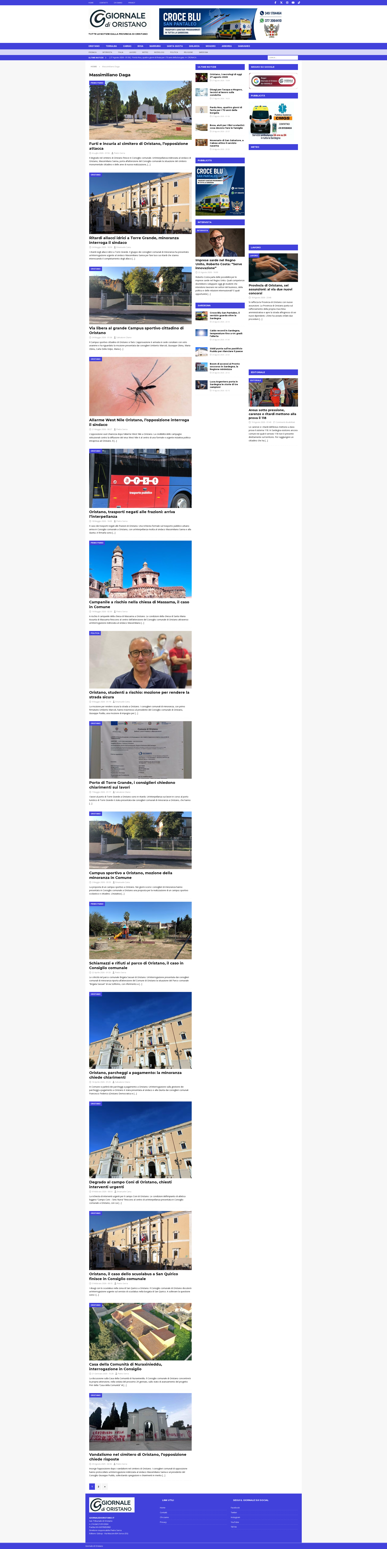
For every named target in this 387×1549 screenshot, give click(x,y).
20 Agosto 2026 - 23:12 (221, 373)
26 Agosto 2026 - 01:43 (221, 339)
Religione (188, 52)
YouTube (235, 1522)
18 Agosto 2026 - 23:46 (261, 297)
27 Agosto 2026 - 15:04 (221, 80)
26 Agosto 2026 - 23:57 (221, 131)
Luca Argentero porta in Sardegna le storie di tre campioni (224, 384)
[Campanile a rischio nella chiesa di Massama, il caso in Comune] (140, 569)
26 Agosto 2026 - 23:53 (221, 149)
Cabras (127, 46)
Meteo (145, 52)
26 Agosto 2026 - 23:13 (221, 322)
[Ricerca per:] (283, 57)
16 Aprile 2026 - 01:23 (101, 1082)
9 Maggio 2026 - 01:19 (101, 701)
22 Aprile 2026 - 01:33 (101, 972)
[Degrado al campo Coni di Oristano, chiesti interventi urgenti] (140, 1139)
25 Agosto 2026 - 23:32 (221, 355)
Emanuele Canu (123, 247)
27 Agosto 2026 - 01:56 (221, 116)
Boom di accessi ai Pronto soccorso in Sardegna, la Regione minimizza (225, 366)
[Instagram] (287, 2)
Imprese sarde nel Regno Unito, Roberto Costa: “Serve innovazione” (218, 264)
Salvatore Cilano (124, 337)
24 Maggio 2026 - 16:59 (102, 247)
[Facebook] (275, 2)
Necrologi (159, 52)
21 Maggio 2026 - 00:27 (102, 429)
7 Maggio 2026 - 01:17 (101, 792)
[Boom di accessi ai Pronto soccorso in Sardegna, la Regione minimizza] (201, 367)
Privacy (131, 3)
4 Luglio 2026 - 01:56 (101, 153)
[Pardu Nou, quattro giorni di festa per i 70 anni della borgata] (201, 109)
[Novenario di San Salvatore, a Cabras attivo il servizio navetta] (201, 142)
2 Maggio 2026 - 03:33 (101, 882)
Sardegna (203, 52)
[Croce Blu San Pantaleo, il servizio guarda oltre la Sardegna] (201, 315)
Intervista (107, 52)
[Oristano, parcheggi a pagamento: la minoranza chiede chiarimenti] (140, 1030)
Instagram (235, 1517)
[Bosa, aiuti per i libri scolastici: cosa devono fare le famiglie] (201, 127)
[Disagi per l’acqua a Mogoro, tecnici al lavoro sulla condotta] (201, 92)
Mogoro (211, 46)
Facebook (235, 1507)
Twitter (234, 1512)
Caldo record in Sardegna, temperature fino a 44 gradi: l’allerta (226, 333)
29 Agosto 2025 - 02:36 (102, 1464)
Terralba (111, 46)
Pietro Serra (119, 153)
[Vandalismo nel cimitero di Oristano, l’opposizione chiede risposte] (140, 1422)
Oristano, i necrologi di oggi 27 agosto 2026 (226, 75)
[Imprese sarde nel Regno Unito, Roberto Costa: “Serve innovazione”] (220, 242)
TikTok (234, 1526)
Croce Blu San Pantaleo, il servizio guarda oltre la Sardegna (225, 315)
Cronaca (92, 52)
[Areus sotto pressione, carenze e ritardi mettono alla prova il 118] (273, 392)
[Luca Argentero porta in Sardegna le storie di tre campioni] (201, 384)
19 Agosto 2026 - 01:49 (261, 422)
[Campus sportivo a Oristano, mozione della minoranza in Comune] (140, 840)
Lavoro (132, 52)
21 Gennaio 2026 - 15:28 (102, 1373)
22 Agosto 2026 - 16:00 (208, 272)
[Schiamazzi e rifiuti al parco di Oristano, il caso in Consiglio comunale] (140, 930)
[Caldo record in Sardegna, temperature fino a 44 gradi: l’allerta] (201, 332)
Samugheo (244, 46)
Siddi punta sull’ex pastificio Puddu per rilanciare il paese (226, 350)
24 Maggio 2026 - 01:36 (102, 337)
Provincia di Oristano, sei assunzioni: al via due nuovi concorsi (270, 289)
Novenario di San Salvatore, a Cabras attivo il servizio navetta (227, 143)
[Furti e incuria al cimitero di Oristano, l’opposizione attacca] (140, 110)
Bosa (140, 46)
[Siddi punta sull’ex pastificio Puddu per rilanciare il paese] (201, 351)
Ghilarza (194, 46)
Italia (120, 52)
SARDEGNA (204, 305)
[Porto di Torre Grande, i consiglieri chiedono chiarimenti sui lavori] (140, 750)
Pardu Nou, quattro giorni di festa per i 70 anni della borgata (226, 110)
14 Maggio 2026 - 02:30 (102, 611)
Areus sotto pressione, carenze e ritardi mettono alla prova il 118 (272, 414)
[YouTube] (293, 2)
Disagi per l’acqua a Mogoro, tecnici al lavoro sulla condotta (226, 92)
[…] (148, 164)
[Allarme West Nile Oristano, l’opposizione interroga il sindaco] (140, 386)
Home (90, 3)
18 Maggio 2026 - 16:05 (102, 521)
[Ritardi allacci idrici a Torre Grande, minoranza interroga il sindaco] (140, 203)
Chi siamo (118, 3)
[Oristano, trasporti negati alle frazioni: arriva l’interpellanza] (140, 478)
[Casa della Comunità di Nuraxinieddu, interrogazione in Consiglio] (140, 1331)
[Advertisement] (273, 222)
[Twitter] (281, 2)
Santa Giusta (175, 46)
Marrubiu (155, 46)
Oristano (94, 46)
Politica (174, 52)
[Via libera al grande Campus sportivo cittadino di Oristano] (140, 295)
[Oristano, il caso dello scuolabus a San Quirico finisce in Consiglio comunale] (140, 1240)
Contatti (103, 3)
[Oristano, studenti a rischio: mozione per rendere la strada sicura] (140, 660)
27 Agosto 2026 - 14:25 (221, 98)
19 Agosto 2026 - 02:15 (221, 390)
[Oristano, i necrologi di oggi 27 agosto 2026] (201, 77)
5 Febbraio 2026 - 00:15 (102, 1283)
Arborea (227, 46)
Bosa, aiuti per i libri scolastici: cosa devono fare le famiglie (227, 126)
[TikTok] (299, 2)
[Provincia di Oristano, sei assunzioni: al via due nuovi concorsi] (273, 267)
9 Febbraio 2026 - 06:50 (102, 1191)
